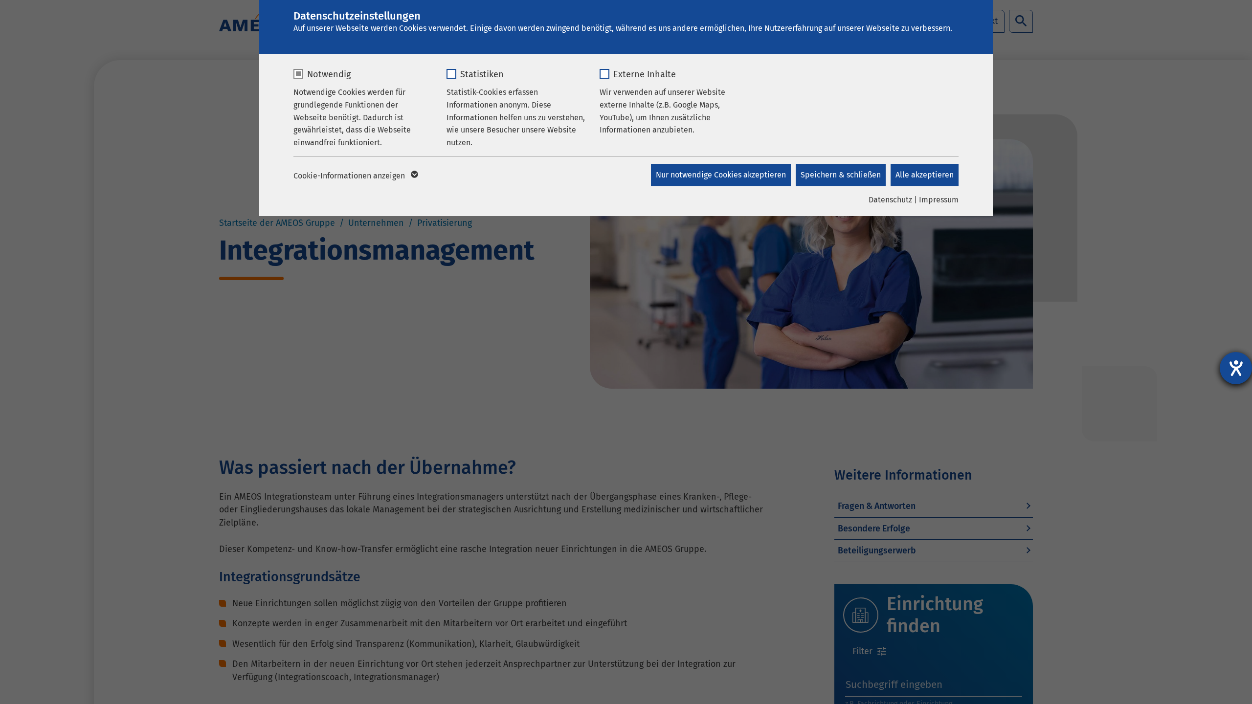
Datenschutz (890, 199)
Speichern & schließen (841, 174)
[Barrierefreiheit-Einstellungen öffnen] (1236, 368)
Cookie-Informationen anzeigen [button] (350, 175)
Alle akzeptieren (924, 174)
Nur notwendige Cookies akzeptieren (721, 174)
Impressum (939, 199)
